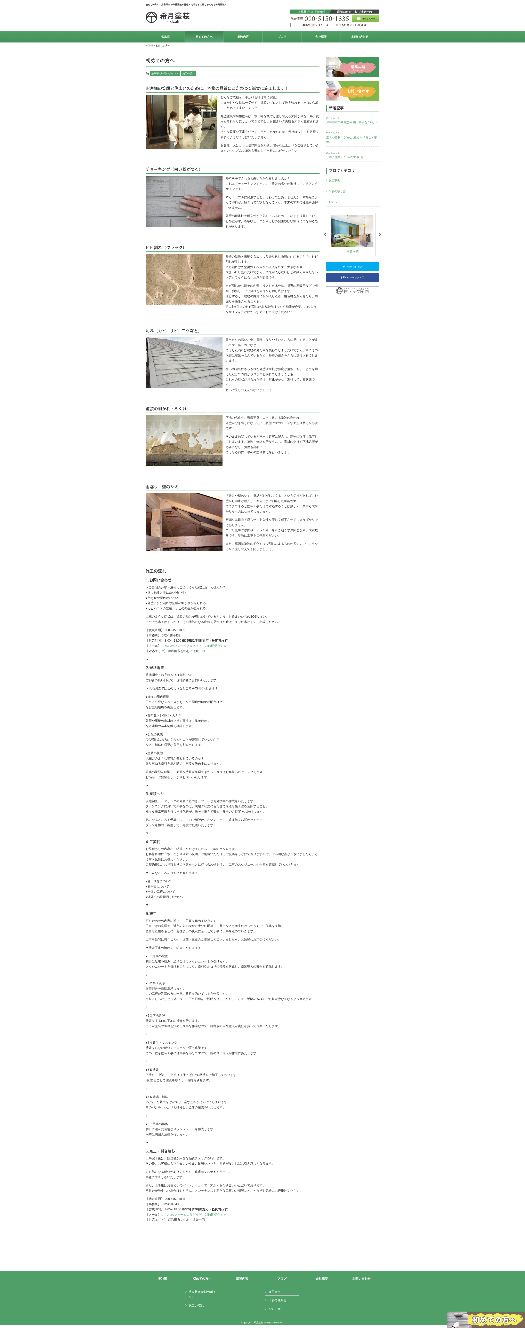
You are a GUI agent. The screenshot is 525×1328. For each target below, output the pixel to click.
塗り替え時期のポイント (164, 73)
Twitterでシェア (353, 266)
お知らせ (334, 202)
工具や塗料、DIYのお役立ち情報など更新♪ (351, 137)
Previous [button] (325, 235)
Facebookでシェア (353, 277)
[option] (352, 234)
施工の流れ (188, 73)
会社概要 (322, 1278)
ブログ (281, 1278)
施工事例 (334, 180)
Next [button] (380, 235)
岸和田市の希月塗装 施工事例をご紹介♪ (351, 120)
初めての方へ (202, 1278)
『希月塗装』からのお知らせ (345, 155)
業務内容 (242, 1278)
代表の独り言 (337, 191)
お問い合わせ (361, 1278)
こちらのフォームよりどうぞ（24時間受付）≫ (194, 646)
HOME (149, 45)
